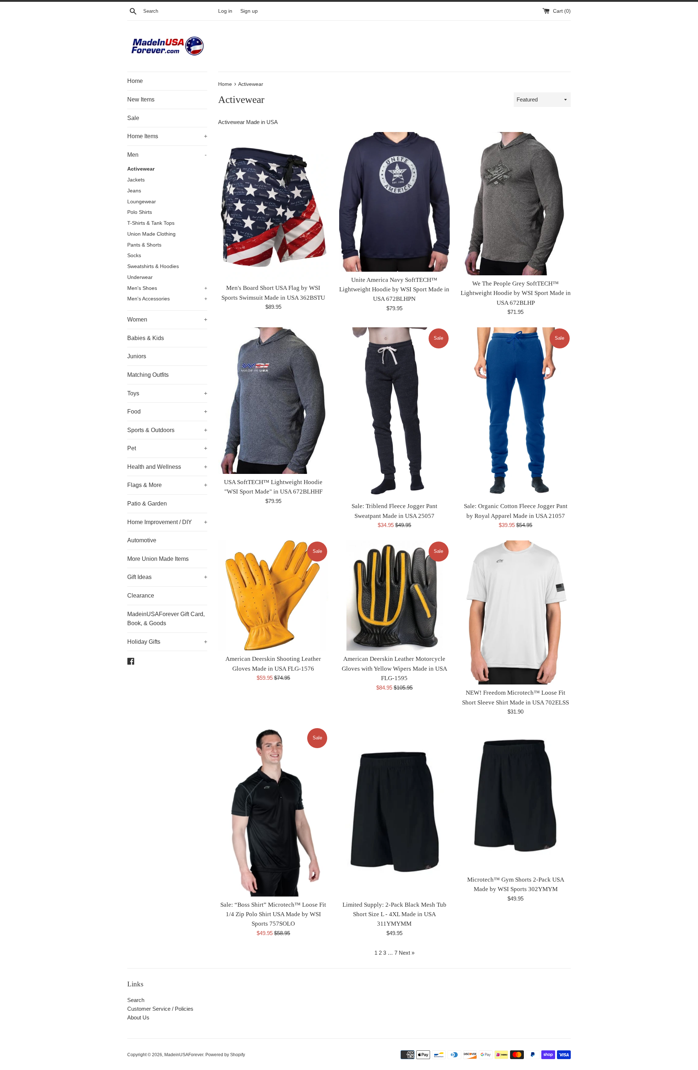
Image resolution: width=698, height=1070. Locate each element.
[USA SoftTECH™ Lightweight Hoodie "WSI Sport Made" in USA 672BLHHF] (273, 400)
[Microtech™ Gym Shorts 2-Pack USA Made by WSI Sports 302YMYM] (516, 799)
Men (166, 155)
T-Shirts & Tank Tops (150, 223)
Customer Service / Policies (160, 1009)
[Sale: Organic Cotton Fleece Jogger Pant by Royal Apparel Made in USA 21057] (516, 412)
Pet (167, 448)
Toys (167, 393)
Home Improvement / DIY (167, 522)
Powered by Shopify (225, 1054)
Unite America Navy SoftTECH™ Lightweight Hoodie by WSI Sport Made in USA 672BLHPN (394, 289)
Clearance (140, 595)
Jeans (134, 190)
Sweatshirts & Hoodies (153, 266)
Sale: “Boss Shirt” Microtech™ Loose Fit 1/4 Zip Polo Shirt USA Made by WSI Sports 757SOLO (273, 914)
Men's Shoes (167, 288)
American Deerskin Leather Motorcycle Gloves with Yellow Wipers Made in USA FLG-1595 (394, 668)
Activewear (141, 169)
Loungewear (141, 201)
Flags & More (167, 485)
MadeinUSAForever (183, 1054)
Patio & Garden (147, 503)
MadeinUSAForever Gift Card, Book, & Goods (166, 619)
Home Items (167, 136)
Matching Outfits (148, 375)
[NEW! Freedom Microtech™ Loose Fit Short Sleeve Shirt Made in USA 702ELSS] (516, 612)
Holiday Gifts (167, 642)
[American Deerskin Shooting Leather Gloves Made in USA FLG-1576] (273, 595)
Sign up (249, 11)
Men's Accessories (167, 299)
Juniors (136, 356)
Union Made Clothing (151, 234)
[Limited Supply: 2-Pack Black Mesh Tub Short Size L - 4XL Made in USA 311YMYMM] (394, 812)
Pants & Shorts (144, 245)
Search (135, 1000)
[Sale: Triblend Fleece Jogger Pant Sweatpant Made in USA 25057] (394, 412)
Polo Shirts (139, 212)
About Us (138, 1017)
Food (167, 411)
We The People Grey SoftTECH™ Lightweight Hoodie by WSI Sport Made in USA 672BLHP (516, 293)
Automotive (141, 540)
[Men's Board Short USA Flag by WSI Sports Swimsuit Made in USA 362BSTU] (273, 206)
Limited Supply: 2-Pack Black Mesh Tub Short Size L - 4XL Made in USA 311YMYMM (394, 914)
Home (135, 81)
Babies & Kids (145, 338)
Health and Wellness (167, 467)
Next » (406, 953)
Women (167, 319)
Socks (134, 255)
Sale (133, 118)
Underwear (140, 277)
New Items (141, 99)
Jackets (136, 180)
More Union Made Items (158, 559)
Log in (225, 11)
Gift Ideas (167, 577)
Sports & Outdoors (167, 430)
